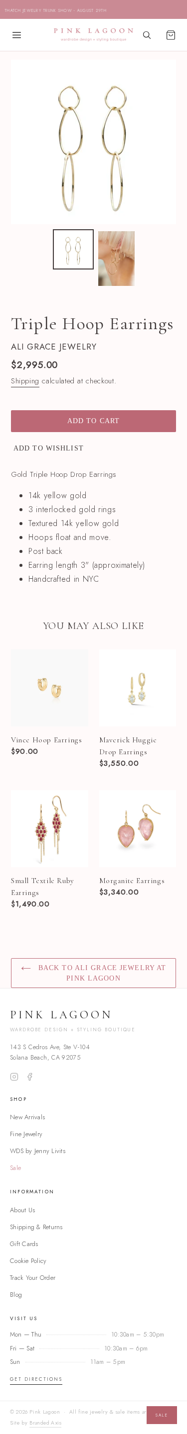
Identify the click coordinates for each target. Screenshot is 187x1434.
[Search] (146, 34)
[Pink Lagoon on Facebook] (29, 1077)
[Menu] (16, 34)
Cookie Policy (28, 1260)
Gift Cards (24, 1244)
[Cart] (170, 34)
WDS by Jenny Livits (37, 1151)
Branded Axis (45, 1423)
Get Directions (36, 1379)
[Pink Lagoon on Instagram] (14, 1077)
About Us (22, 1210)
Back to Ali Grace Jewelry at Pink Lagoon (101, 973)
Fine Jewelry (26, 1134)
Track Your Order (32, 1277)
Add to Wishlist (48, 448)
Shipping (25, 380)
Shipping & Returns (36, 1227)
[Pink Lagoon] (94, 34)
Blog (16, 1294)
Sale (15, 1167)
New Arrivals (27, 1117)
